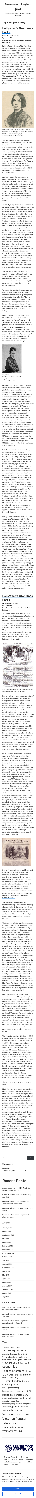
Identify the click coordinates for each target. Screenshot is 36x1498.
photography (22, 1395)
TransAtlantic (22, 1406)
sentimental (25, 1398)
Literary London (11, 1380)
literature (26, 1381)
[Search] (30, 1158)
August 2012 (6, 1293)
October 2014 (7, 1257)
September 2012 (8, 1289)
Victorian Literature (15, 1414)
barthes (13, 1354)
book (25, 1354)
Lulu (4, 1385)
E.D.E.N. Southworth (21, 1363)
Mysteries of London (13, 1391)
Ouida (28, 1390)
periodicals (8, 1394)
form (4, 1375)
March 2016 (6, 1231)
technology (8, 1406)
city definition (21, 1357)
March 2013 (6, 1282)
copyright (7, 1363)
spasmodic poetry (8, 1404)
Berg (20, 1354)
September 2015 (8, 1235)
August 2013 (6, 1271)
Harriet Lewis (8, 1378)
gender (27, 1374)
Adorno (5, 1348)
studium (19, 1404)
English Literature (13, 1370)
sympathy (27, 1404)
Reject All (18, 1494)
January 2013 (7, 1286)
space (13, 1401)
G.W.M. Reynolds (14, 1375)
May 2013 (5, 1275)
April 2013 (6, 1279)
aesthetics (15, 1347)
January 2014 (7, 1264)
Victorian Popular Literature (14, 40)
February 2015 (7, 1246)
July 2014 (5, 1260)
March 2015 (6, 1242)
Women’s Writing (12, 1430)
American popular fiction (14, 1351)
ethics (28, 1371)
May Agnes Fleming (10, 1388)
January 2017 (7, 1228)
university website (11, 1464)
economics (9, 1366)
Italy (16, 1378)
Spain (18, 1401)
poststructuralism (10, 1398)
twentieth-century (12, 1410)
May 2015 (5, 1239)
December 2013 (8, 1268)
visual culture (9, 1427)
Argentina (6, 1354)
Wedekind (21, 1427)
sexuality (6, 1401)
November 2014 (8, 1253)
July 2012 (5, 1297)
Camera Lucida (8, 1357)
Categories (6, 1168)
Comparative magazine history (16, 1360)
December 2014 (8, 1250)
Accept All (18, 1488)
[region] (18, 1484)
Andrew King (9, 38)
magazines (12, 1384)
